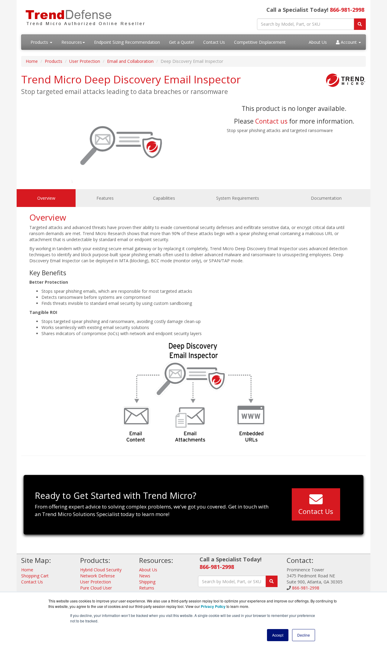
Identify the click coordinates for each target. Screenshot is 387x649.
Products (40, 42)
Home (32, 61)
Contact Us (214, 42)
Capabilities (164, 198)
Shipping (147, 582)
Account (349, 42)
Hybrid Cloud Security (101, 570)
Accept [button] (277, 635)
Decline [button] (303, 635)
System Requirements (237, 198)
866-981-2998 (347, 9)
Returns (146, 588)
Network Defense (97, 576)
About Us (318, 42)
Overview (46, 198)
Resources (71, 42)
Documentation (326, 198)
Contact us (271, 121)
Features (105, 198)
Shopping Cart (35, 576)
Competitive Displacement (260, 42)
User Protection (84, 61)
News (144, 576)
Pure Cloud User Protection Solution (99, 591)
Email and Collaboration (130, 61)
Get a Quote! (181, 42)
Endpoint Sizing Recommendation (127, 42)
